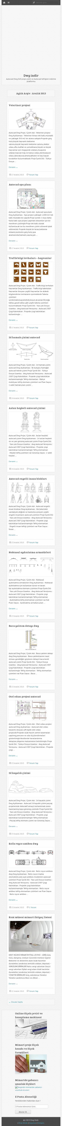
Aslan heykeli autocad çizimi (27, 408)
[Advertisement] (31, 40)
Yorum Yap (33, 174)
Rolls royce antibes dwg (23, 843)
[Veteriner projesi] (31, 130)
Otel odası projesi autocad (25, 696)
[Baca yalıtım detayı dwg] (31, 651)
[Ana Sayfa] (4, 3)
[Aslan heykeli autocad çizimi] (31, 433)
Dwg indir (31, 75)
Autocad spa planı (20, 184)
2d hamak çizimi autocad (24, 337)
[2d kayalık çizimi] (31, 798)
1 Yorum (32, 907)
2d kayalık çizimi (19, 772)
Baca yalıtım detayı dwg (24, 625)
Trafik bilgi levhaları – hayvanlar (30, 258)
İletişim (41, 1123)
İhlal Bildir (23, 1123)
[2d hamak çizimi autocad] (31, 363)
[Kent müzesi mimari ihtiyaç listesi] (31, 953)
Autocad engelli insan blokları (28, 478)
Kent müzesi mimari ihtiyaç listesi (30, 917)
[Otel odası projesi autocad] (31, 722)
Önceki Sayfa (16, 1002)
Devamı (13, 167)
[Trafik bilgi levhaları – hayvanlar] (31, 283)
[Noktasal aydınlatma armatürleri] (31, 577)
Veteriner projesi (19, 105)
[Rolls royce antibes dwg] (31, 869)
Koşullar (32, 1123)
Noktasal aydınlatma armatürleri (30, 552)
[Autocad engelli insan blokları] (31, 504)
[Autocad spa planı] (31, 210)
